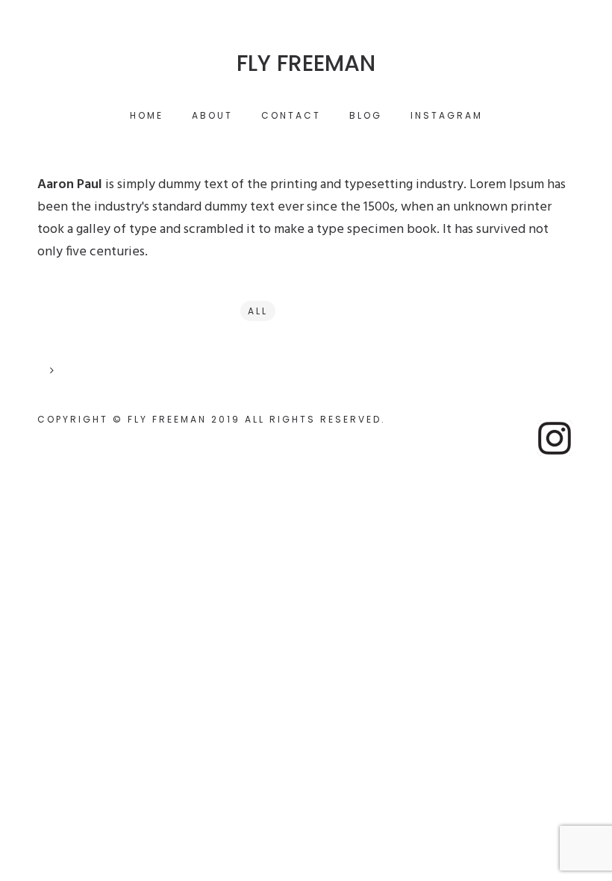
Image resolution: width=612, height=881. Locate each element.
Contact (291, 115)
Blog (365, 115)
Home (146, 115)
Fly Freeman (306, 63)
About (212, 115)
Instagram (446, 115)
